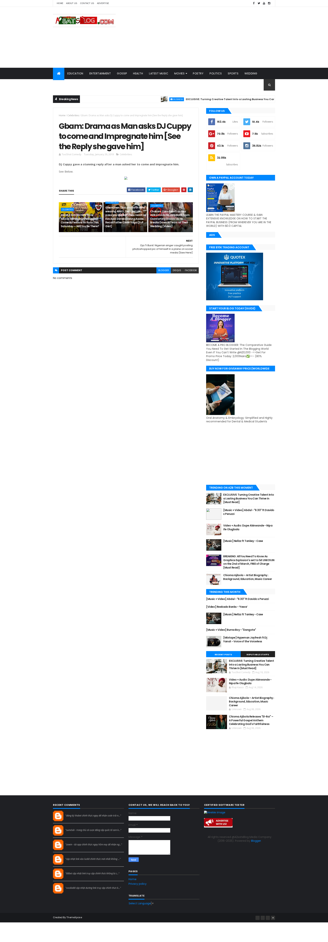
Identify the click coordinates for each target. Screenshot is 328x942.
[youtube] (264, 3)
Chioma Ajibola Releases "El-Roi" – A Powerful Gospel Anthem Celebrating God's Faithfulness (251, 720)
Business (160, 99)
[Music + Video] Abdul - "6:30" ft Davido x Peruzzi (248, 512)
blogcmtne (72, 812)
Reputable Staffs (258, 654)
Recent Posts (223, 654)
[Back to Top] (273, 918)
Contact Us (87, 3)
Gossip (122, 73)
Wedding (250, 73)
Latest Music (158, 73)
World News (65, 85)
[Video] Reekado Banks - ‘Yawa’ (226, 607)
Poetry (198, 73)
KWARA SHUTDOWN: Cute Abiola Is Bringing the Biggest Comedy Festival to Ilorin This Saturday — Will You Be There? (80, 220)
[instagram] (269, 3)
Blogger (256, 841)
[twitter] (259, 3)
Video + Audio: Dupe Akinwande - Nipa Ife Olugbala (247, 527)
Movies (179, 73)
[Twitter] (268, 918)
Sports (233, 73)
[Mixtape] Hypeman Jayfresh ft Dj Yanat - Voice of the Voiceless (245, 639)
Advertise (103, 3)
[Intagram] (263, 918)
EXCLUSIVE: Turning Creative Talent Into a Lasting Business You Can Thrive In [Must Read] (227, 99)
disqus (177, 270)
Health (138, 73)
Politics (216, 73)
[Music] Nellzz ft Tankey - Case (243, 541)
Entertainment (100, 73)
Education (75, 73)
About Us (71, 3)
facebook (191, 270)
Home (60, 3)
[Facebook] (257, 918)
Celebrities (73, 115)
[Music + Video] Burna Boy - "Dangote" (231, 630)
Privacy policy (138, 884)
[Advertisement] (206, 37)
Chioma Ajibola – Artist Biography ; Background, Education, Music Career (247, 577)
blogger (163, 270)
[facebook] (254, 3)
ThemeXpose (74, 917)
